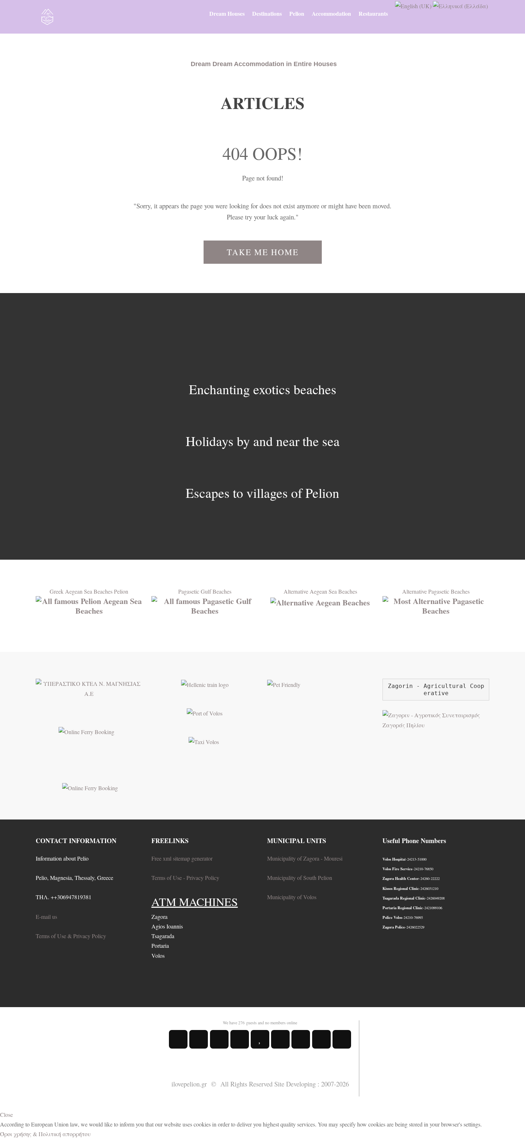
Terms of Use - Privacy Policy (185, 877)
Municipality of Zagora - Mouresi (304, 858)
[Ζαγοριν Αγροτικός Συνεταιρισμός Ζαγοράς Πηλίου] (435, 719)
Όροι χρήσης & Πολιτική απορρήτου (45, 1134)
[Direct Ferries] (86, 730)
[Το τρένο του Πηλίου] (205, 683)
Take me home (263, 252)
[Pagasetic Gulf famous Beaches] (204, 605)
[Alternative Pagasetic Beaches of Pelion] (435, 605)
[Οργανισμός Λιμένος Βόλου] (204, 712)
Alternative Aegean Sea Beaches (320, 591)
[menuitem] (227, 13)
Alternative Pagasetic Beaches (436, 591)
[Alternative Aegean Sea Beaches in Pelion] (320, 601)
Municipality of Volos (291, 897)
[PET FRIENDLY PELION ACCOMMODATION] (283, 683)
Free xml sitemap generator (181, 858)
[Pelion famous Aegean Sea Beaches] (89, 605)
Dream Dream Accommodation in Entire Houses (264, 64)
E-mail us (46, 916)
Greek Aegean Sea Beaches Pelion (89, 591)
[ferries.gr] (90, 787)
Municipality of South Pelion (299, 877)
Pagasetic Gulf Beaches (204, 591)
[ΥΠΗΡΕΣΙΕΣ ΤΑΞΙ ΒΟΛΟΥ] (204, 740)
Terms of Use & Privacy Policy (71, 936)
